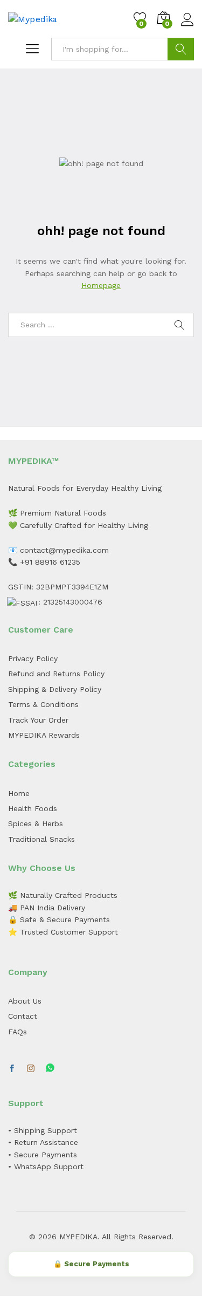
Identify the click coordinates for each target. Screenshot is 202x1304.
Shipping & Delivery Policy (54, 689)
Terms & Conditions (43, 704)
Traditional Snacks (41, 839)
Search (181, 49)
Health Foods (32, 808)
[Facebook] (12, 1069)
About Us (24, 1001)
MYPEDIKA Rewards (44, 735)
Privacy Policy (33, 658)
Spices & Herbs (35, 823)
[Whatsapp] (50, 1068)
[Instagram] (30, 1069)
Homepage (101, 285)
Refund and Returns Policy (56, 673)
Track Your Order (38, 720)
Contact (22, 1016)
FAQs (17, 1031)
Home (19, 793)
